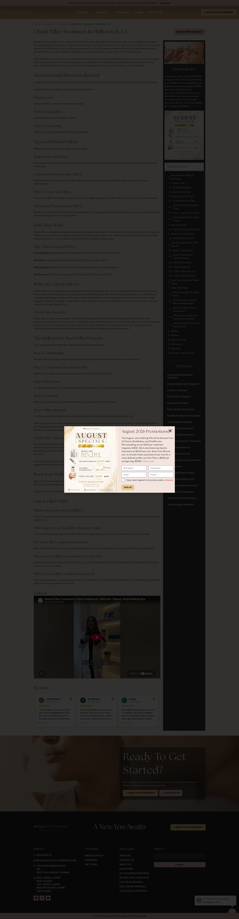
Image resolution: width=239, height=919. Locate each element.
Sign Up (128, 487)
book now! (149, 461)
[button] (170, 430)
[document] (119, 459)
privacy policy (157, 480)
